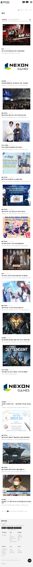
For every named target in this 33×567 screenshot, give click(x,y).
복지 (18, 538)
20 (22, 511)
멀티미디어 (20, 552)
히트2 (3, 49)
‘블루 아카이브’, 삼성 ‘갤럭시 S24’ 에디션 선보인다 (13, 211)
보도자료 (19, 551)
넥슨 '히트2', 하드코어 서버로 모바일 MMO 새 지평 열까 (14, 275)
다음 (24, 511)
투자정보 (4, 546)
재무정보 (4, 552)
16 (15, 511)
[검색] (29, 19)
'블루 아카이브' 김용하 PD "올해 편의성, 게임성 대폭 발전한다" (16, 437)
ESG (11, 546)
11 (6, 511)
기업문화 (19, 535)
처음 (2, 511)
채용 (18, 540)
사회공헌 (11, 551)
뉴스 (18, 549)
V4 (10, 535)
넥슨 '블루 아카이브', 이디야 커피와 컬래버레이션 (13, 243)
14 (11, 511)
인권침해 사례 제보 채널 (17, 527)
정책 (11, 549)
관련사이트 (4, 563)
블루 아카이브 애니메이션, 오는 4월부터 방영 (12, 179)
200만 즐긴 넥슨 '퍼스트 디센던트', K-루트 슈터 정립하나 (15, 372)
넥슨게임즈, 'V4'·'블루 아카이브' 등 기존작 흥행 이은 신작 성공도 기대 (16, 502)
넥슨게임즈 (4, 81)
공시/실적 (4, 554)
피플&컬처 (20, 536)
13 (9, 511)
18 (18, 511)
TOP (29, 560)
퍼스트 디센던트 (5, 145)
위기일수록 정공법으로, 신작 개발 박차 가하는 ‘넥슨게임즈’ (15, 83)
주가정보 (4, 551)
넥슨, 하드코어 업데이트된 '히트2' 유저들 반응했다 (13, 51)
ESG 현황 (12, 552)
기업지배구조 (4, 549)
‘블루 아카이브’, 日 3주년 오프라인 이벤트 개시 (12, 307)
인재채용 (19, 532)
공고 (3, 555)
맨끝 (26, 511)
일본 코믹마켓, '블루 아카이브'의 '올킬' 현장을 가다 (13, 469)
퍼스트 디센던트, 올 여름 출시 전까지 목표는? (12, 147)
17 (16, 511)
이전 (4, 511)
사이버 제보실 (10, 527)
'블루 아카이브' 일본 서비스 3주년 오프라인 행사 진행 (14, 115)
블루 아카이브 (4, 113)
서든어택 (11, 536)
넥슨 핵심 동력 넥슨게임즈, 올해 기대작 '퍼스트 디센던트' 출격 (16, 339)
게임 (11, 532)
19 (20, 511)
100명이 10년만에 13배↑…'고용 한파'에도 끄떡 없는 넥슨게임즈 (16, 404)
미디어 (19, 546)
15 (13, 511)
